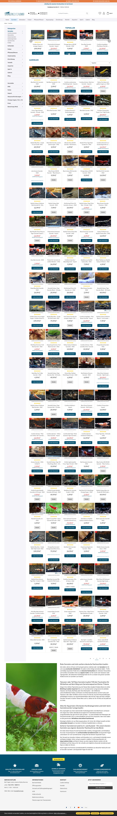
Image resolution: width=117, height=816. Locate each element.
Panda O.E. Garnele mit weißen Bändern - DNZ (53, 260)
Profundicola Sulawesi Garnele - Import (54, 45)
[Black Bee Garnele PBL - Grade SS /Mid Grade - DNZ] (54, 568)
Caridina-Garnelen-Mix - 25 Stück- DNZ (70, 580)
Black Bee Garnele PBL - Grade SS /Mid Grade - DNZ (53, 580)
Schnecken (11, 45)
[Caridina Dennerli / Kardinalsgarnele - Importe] (70, 100)
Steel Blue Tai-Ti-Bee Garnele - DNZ (37, 374)
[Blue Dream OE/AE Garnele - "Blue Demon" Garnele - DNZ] (54, 160)
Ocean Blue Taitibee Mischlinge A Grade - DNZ (70, 374)
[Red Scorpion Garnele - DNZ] (87, 451)
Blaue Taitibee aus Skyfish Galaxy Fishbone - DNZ (103, 260)
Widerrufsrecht (36, 794)
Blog (9, 76)
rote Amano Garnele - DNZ (37, 171)
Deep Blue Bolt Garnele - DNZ (37, 289)
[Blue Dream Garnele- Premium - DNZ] (103, 192)
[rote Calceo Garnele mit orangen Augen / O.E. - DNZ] (70, 306)
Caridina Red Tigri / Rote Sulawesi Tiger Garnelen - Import (70, 434)
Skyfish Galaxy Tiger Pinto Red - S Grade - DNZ (86, 204)
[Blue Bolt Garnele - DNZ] (87, 100)
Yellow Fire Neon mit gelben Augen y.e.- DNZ (103, 83)
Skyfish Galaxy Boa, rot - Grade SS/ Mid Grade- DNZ (103, 491)
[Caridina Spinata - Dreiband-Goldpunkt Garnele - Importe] (87, 423)
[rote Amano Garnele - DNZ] (37, 160)
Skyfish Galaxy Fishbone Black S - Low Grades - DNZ (103, 317)
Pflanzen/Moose (13, 52)
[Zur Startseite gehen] (14, 13)
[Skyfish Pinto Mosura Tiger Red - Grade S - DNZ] (37, 568)
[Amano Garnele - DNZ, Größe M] (37, 451)
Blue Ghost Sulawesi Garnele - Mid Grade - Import (87, 406)
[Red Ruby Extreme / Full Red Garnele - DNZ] (37, 334)
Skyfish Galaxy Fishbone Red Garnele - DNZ (37, 406)
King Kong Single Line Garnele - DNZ (86, 547)
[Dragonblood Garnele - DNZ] (103, 334)
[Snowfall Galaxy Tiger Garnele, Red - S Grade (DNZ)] (54, 395)
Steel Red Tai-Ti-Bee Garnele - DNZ (103, 612)
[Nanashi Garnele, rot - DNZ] (37, 508)
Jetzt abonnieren (100, 787)
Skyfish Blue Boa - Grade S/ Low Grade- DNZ (37, 143)
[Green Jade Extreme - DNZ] (70, 601)
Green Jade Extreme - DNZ (70, 612)
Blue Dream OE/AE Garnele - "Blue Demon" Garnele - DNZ (53, 172)
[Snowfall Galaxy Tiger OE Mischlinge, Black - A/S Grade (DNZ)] (54, 451)
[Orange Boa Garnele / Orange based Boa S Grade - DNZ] (54, 536)
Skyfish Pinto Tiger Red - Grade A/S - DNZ (86, 143)
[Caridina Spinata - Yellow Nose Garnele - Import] (54, 423)
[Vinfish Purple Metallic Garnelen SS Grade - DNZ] (54, 480)
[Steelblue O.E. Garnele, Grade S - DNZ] (70, 480)
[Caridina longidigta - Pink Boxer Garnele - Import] (102, 34)
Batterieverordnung (37, 797)
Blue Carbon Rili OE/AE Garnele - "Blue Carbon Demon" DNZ (103, 463)
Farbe (9, 90)
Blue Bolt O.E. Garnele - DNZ (37, 83)
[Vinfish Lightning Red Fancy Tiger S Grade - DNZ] (70, 451)
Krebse (9, 42)
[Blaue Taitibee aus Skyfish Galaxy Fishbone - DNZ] (103, 249)
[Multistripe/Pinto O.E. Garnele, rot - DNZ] (70, 277)
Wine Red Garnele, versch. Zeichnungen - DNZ (54, 143)
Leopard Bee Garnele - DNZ (54, 612)
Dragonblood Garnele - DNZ (103, 345)
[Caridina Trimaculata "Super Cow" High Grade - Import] (103, 100)
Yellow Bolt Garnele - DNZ (37, 640)
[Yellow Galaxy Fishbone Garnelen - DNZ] (70, 334)
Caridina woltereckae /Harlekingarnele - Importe (70, 83)
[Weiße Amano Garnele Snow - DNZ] (103, 536)
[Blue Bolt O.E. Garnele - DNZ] (37, 71)
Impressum (63, 791)
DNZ (9, 86)
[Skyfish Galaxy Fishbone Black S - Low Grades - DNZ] (103, 306)
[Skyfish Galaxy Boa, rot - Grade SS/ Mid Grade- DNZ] (103, 480)
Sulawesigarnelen (12, 38)
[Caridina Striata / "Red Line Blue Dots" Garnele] (87, 334)
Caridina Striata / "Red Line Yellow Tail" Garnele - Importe (37, 434)
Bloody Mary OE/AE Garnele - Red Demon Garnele (70, 143)
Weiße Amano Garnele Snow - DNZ (103, 547)
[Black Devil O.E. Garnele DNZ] (87, 221)
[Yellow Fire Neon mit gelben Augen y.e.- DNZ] (103, 71)
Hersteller (11, 83)
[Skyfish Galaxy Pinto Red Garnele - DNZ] (70, 221)
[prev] (31, 41)
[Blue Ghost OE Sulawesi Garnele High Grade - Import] (103, 568)
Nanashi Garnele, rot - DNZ (37, 519)
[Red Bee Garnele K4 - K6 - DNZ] (54, 71)
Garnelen (10, 31)
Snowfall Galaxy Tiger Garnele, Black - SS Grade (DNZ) (103, 289)
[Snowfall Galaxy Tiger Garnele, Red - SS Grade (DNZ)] (54, 362)
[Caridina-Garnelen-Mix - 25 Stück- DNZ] (70, 568)
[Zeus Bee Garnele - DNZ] (86, 34)
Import (10, 93)
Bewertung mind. (13, 106)
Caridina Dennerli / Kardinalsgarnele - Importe (70, 111)
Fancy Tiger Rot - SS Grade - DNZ (103, 434)
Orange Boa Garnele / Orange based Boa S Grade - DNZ (53, 548)
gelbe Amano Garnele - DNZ (86, 580)
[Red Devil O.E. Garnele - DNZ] (103, 160)
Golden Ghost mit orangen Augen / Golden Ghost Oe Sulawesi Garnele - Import (38, 45)
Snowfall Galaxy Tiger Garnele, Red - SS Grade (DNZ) (53, 374)
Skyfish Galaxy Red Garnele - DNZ (53, 204)
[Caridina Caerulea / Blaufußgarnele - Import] (70, 249)
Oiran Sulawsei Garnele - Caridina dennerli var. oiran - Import (70, 519)
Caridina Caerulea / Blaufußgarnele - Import (70, 260)
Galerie (10, 72)
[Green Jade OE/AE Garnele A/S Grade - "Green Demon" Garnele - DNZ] (103, 629)
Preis (9, 103)
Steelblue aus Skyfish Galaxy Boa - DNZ (86, 260)
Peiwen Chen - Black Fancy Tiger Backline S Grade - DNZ (86, 612)
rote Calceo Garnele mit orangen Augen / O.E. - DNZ (70, 317)
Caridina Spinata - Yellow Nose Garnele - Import (53, 434)
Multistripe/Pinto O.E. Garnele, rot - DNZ (70, 289)
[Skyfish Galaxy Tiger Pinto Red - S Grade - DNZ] (87, 192)
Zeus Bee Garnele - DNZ (86, 45)
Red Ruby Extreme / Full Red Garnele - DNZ (37, 345)
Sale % (10, 69)
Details (103, 91)
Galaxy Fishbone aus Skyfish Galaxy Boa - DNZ (103, 232)
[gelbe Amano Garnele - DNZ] (87, 568)
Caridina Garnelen (12, 33)
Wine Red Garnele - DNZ (53, 110)
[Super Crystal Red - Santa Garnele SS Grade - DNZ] (54, 508)
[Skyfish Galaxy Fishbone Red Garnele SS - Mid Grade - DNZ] (37, 192)
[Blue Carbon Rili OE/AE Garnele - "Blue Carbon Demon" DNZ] (103, 451)
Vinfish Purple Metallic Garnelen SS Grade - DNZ (54, 491)
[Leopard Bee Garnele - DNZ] (54, 601)
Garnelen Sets (11, 40)
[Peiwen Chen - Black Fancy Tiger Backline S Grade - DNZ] (87, 601)
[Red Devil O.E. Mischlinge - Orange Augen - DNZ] (87, 480)
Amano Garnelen (12, 37)
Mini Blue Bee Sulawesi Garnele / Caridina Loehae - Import (37, 612)
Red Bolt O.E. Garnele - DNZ (70, 547)
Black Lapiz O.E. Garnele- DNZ (103, 519)
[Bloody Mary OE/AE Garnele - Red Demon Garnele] (70, 132)
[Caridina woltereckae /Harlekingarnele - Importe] (70, 71)
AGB (33, 791)
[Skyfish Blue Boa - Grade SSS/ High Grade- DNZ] (37, 536)
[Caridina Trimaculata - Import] (103, 395)
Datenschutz (63, 788)
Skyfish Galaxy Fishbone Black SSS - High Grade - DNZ (70, 641)
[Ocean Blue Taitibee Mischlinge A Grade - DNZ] (70, 362)
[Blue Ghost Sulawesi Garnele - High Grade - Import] (103, 362)
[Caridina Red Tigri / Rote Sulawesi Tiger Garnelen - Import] (70, 423)
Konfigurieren (95, 813)
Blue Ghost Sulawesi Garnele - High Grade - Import (103, 374)
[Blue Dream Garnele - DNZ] (87, 277)
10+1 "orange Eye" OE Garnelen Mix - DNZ (54, 640)
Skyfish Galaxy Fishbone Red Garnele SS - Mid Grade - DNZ (37, 204)
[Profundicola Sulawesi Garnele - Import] (54, 34)
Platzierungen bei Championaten (41, 800)
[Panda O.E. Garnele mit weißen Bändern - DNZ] (54, 249)
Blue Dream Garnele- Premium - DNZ (103, 204)
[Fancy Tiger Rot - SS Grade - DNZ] (103, 423)
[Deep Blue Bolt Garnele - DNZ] (37, 277)
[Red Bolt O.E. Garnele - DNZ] (70, 536)
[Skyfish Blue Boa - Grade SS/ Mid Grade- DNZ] (54, 306)
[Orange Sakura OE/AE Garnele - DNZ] (70, 34)
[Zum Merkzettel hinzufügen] (43, 31)
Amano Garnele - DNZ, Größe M (37, 462)
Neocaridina (11, 35)
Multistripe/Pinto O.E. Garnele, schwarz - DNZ (70, 204)
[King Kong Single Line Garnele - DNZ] (87, 536)
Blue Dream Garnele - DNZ (86, 289)
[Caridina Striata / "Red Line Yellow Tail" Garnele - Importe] (37, 423)
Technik (10, 62)
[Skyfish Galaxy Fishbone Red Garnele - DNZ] (37, 395)
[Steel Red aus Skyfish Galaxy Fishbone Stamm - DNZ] (87, 508)
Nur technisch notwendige (83, 813)
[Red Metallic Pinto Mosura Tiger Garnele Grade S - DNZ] (37, 221)
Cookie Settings (64, 782)
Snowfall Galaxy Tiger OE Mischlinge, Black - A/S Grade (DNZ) (54, 463)
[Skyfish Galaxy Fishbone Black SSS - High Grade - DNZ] (70, 629)
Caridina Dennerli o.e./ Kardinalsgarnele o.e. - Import (103, 143)
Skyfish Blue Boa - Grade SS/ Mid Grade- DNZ (53, 317)
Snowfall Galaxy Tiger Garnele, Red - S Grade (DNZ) (54, 406)
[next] (109, 41)
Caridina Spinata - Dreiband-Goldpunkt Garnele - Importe (86, 434)
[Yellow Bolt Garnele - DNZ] (37, 629)
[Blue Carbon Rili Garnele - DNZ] (70, 160)
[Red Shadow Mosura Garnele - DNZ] (87, 362)
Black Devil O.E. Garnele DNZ (86, 232)
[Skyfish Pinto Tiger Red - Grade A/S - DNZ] (87, 132)
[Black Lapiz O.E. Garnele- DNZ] (103, 508)
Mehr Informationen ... (60, 813)
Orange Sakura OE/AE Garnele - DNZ (70, 45)
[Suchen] (87, 13)
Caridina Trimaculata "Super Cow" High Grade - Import (103, 111)
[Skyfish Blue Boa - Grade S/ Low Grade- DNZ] (37, 132)
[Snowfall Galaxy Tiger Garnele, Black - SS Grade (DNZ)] (103, 277)
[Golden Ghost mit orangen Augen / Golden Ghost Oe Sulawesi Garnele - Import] (38, 34)
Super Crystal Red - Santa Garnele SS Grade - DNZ (54, 519)
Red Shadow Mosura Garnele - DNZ (86, 374)
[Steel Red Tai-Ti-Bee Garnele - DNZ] (103, 601)
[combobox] (71, 13)
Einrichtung (11, 59)
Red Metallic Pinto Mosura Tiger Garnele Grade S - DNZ (37, 232)
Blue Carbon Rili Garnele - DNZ (70, 171)
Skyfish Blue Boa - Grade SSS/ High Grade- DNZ (37, 547)
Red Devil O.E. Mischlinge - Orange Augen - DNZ (86, 491)
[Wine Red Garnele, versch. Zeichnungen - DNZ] (54, 132)
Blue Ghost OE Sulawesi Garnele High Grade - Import (103, 580)
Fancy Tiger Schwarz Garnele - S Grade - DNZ (37, 111)
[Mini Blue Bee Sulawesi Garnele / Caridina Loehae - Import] (37, 601)
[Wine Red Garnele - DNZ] (54, 100)
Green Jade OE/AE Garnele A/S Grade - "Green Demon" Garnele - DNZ (103, 641)
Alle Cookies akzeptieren (107, 813)
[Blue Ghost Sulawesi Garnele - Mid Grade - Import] (87, 395)
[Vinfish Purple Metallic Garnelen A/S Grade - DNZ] (37, 480)
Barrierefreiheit (36, 782)
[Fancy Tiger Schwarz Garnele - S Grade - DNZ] (37, 100)
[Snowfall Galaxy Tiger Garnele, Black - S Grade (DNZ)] (54, 277)
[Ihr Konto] (104, 13)
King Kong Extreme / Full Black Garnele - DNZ (53, 345)
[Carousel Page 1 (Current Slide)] (69, 54)
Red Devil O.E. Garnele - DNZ (103, 171)
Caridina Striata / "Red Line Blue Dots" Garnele (86, 345)
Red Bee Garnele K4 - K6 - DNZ (54, 83)
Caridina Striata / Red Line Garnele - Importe (86, 83)
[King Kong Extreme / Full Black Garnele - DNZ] (54, 334)
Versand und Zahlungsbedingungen (42, 788)
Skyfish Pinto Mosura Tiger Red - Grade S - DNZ (37, 580)
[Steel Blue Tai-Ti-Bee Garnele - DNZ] (37, 362)
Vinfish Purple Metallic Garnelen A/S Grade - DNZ (37, 491)
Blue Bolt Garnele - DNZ (86, 110)
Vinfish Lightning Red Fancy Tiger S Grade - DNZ (70, 462)
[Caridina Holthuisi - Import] (70, 395)
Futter (9, 49)
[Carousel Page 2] (71, 54)
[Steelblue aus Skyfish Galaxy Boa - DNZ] (87, 249)
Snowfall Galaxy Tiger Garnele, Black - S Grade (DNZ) (53, 289)
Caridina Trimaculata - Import (103, 406)
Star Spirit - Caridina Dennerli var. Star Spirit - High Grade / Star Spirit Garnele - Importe (86, 641)
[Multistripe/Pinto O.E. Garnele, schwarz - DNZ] (70, 192)
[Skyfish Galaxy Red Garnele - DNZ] (54, 192)
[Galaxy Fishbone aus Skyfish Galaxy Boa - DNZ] (103, 221)
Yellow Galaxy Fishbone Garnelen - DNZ (70, 345)
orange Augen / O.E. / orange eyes (15, 100)
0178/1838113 (33, 14)
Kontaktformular (18, 791)
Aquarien (10, 66)
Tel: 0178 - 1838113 (14, 785)
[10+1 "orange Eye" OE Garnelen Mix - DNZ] (54, 629)
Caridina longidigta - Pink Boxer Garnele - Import (102, 45)
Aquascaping (12, 56)
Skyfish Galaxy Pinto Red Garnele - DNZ (70, 232)
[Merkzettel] (100, 13)
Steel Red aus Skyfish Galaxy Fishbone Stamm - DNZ (87, 519)
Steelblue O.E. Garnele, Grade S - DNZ (70, 491)
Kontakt (62, 785)
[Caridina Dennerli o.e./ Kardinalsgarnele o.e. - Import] (103, 132)
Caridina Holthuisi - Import (70, 406)
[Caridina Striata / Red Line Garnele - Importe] (87, 71)
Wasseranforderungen (14, 96)
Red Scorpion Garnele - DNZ (86, 462)
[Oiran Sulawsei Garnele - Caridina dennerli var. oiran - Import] (70, 508)
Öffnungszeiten (36, 785)
